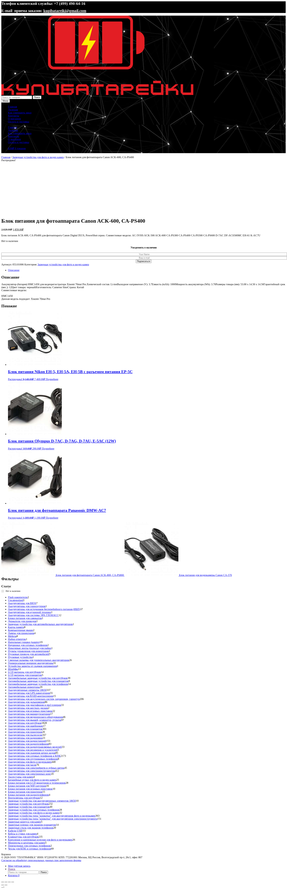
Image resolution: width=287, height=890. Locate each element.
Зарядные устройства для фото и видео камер (38, 157)
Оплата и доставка (18, 121)
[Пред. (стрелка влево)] (2, 885)
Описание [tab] (13, 270)
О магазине (14, 118)
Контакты (13, 115)
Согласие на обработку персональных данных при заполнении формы (41, 860)
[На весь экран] (6, 882)
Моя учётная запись (19, 866)
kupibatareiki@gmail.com (64, 10)
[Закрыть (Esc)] (12, 882)
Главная (12, 106)
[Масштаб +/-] (2, 882)
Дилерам (13, 109)
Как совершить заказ (19, 112)
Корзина (13, 875)
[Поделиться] (9, 882)
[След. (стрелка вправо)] (6, 885)
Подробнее (52, 379)
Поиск (37, 97)
